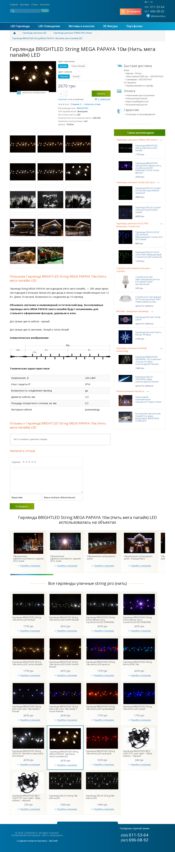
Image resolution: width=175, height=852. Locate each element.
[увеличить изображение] (33, 62)
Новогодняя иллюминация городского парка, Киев (148, 399)
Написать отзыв (92, 104)
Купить (101, 93)
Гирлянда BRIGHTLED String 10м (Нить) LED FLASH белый (64, 618)
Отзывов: (74, 104)
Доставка (24, 4)
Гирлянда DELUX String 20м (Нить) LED (100, 797)
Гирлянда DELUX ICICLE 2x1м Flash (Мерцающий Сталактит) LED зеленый (148, 254)
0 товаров (133, 11)
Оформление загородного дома (101, 557)
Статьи (34, 4)
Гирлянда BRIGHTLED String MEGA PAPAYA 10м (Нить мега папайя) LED (64, 754)
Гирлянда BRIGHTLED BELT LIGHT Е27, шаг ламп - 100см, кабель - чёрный (137, 753)
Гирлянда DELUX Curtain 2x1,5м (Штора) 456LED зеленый (148, 190)
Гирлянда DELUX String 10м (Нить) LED (63, 797)
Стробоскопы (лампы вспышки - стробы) (133, 270)
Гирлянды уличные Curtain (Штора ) (135, 182)
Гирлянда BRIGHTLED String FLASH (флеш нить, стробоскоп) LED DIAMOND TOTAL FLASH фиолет (148, 168)
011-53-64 (154, 7)
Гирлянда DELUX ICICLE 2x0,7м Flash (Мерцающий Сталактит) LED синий (148, 236)
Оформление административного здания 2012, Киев (65, 558)
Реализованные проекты (130, 391)
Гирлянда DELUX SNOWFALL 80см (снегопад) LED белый (146, 379)
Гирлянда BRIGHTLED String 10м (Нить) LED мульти (100, 663)
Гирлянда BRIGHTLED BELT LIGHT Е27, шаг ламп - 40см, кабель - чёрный (26, 798)
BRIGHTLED (82, 108)
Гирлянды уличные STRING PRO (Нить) (136, 139)
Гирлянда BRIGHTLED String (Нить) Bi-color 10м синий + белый (26, 709)
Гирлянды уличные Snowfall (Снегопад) (131, 350)
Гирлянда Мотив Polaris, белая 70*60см (148, 333)
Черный (64, 76)
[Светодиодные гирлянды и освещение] (16, 33)
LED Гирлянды (20, 26)
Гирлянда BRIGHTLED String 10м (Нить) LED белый (146, 148)
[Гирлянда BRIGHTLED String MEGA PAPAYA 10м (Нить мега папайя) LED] (23, 144)
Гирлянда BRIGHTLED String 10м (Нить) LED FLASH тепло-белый (64, 664)
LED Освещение (49, 26)
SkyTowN (53, 840)
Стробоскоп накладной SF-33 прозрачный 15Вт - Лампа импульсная (148, 299)
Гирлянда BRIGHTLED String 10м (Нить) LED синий (137, 707)
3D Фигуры (110, 26)
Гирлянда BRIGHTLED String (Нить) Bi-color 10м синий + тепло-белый (63, 709)
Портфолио (134, 26)
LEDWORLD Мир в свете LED (87, 11)
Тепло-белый (78, 66)
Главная (14, 4)
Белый (63, 66)
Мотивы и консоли (81, 26)
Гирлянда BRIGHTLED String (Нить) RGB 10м (137, 663)
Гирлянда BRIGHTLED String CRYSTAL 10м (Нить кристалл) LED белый (27, 753)
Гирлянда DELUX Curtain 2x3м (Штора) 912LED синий (148, 210)
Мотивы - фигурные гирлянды (132, 311)
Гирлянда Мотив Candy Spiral (147, 318)
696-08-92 (154, 11)
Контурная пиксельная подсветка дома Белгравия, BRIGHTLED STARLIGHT (147, 417)
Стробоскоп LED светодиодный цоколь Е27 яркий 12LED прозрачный (147, 280)
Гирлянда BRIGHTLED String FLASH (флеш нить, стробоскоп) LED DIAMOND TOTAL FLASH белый (100, 621)
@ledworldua (158, 16)
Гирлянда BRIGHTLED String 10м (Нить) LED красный (100, 752)
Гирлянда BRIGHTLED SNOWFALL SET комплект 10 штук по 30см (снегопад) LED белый (148, 360)
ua (151, 2)
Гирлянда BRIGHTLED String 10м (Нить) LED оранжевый (100, 707)
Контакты (45, 4)
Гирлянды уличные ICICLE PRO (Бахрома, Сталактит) (132, 225)
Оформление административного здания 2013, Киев (28, 558)
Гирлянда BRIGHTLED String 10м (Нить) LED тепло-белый (27, 663)
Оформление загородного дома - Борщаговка (138, 557)
